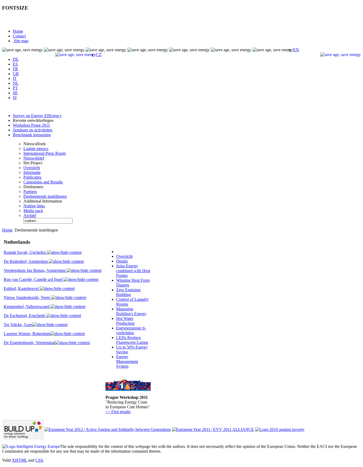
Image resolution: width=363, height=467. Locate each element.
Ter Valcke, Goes (18, 324)
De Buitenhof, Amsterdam (26, 261)
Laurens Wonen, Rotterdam (27, 333)
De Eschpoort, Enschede (25, 315)
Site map (20, 40)
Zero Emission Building (128, 292)
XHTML (19, 460)
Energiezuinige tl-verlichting (131, 330)
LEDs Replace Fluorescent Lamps (132, 340)
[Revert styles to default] (17, 22)
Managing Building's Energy (131, 311)
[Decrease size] (11, 22)
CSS (39, 460)
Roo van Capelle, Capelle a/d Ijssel (34, 279)
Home (18, 31)
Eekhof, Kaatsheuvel (22, 288)
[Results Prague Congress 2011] (128, 389)
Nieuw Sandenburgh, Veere (27, 297)
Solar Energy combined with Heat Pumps (133, 271)
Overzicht (124, 256)
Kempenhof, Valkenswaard (27, 306)
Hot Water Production (125, 320)
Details (122, 261)
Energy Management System (127, 361)
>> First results (117, 411)
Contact (19, 36)
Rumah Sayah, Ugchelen (25, 252)
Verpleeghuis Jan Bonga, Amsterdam (35, 270)
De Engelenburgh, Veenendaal (29, 342)
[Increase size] (4, 22)
